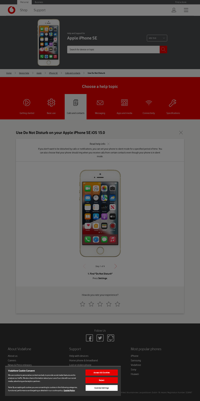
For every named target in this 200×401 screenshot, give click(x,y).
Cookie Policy (69, 390)
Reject (101, 380)
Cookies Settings (101, 388)
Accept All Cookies (102, 372)
